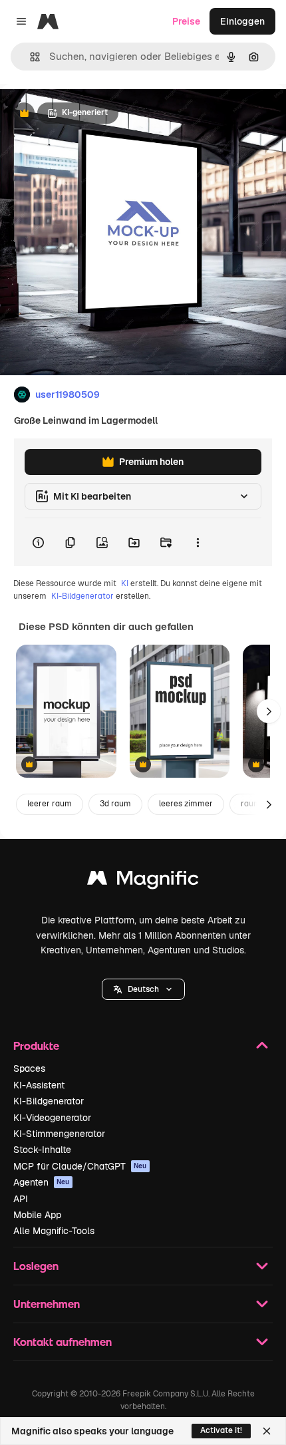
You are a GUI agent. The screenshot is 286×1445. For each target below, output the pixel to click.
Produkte (36, 1045)
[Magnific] (143, 881)
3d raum (115, 803)
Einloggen (242, 21)
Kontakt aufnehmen (62, 1342)
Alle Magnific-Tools (53, 1231)
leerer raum (49, 803)
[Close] (267, 1431)
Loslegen (36, 1266)
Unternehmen (46, 1304)
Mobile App (37, 1215)
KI (124, 583)
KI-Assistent (39, 1085)
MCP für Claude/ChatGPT (80, 1166)
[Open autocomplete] (29, 57)
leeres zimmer (186, 803)
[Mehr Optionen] (197, 542)
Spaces (29, 1068)
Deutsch (143, 989)
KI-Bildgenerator (82, 596)
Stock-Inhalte (42, 1150)
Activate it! (221, 1430)
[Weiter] (269, 711)
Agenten (41, 1182)
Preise (186, 21)
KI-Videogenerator (52, 1118)
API (20, 1199)
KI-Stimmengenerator (59, 1134)
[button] (143, 989)
